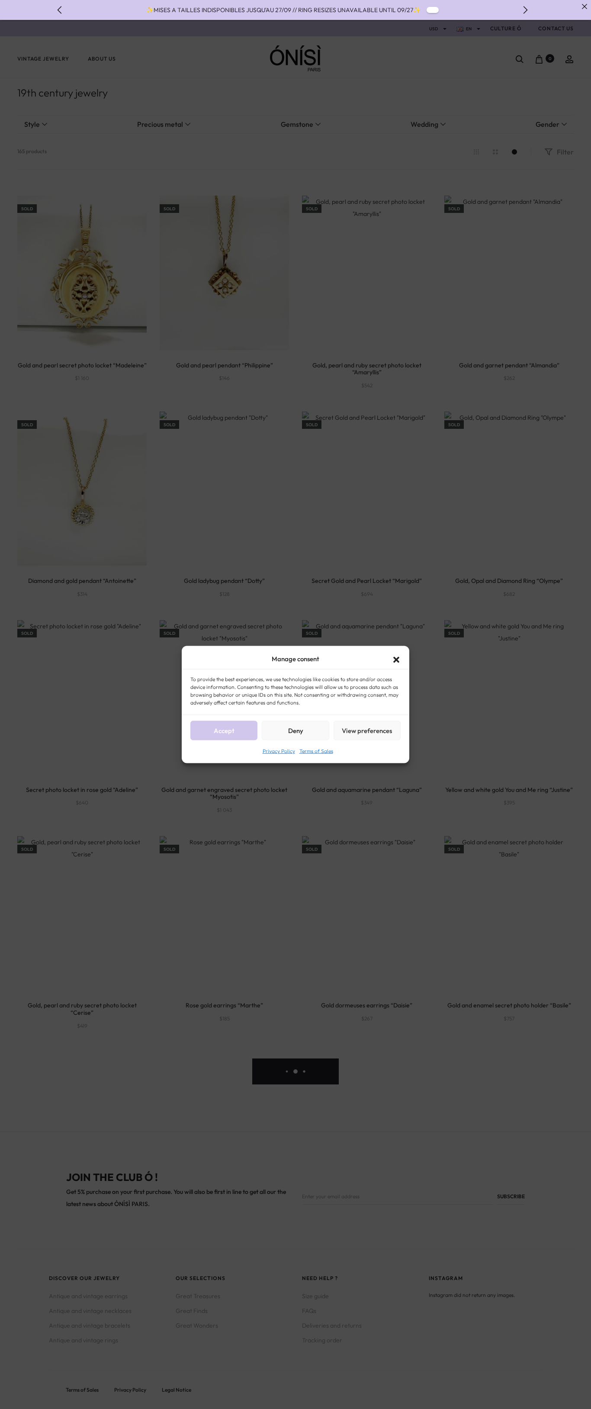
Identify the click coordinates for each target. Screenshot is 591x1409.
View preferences (367, 730)
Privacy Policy (279, 751)
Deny (295, 730)
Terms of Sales (316, 751)
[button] (396, 659)
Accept (224, 730)
